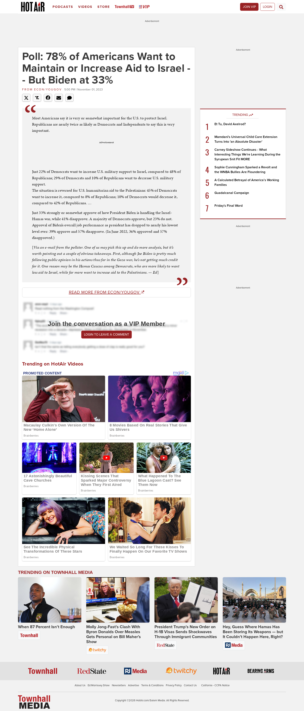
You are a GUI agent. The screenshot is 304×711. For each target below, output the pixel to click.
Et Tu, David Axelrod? (230, 124)
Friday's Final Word (228, 206)
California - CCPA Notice (215, 685)
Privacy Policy (174, 685)
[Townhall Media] (34, 702)
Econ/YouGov (42, 89)
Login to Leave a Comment (106, 334)
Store (103, 7)
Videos (85, 7)
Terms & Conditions (152, 685)
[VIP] (145, 6)
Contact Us (190, 685)
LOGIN (267, 7)
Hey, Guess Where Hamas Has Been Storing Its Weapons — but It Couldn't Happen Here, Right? (253, 631)
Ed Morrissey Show (99, 685)
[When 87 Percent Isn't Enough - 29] (49, 600)
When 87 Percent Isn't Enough (46, 626)
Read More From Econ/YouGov (105, 292)
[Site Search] (281, 7)
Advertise (133, 685)
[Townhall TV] (125, 6)
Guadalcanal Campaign (231, 193)
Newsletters (119, 685)
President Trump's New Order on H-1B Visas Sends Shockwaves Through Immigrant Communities (185, 631)
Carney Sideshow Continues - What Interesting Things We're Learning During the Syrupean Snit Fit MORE (247, 154)
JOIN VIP (249, 7)
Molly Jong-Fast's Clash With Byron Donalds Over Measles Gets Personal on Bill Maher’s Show (113, 634)
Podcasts (63, 7)
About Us (80, 685)
